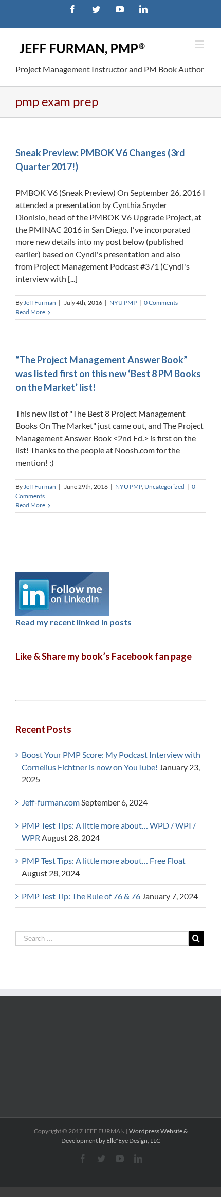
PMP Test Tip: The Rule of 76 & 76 (81, 896)
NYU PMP (123, 302)
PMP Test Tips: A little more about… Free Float (104, 860)
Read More (30, 312)
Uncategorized (164, 486)
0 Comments (161, 302)
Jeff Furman (40, 302)
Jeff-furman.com (51, 802)
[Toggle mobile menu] (200, 43)
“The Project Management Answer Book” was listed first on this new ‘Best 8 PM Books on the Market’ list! (108, 373)
